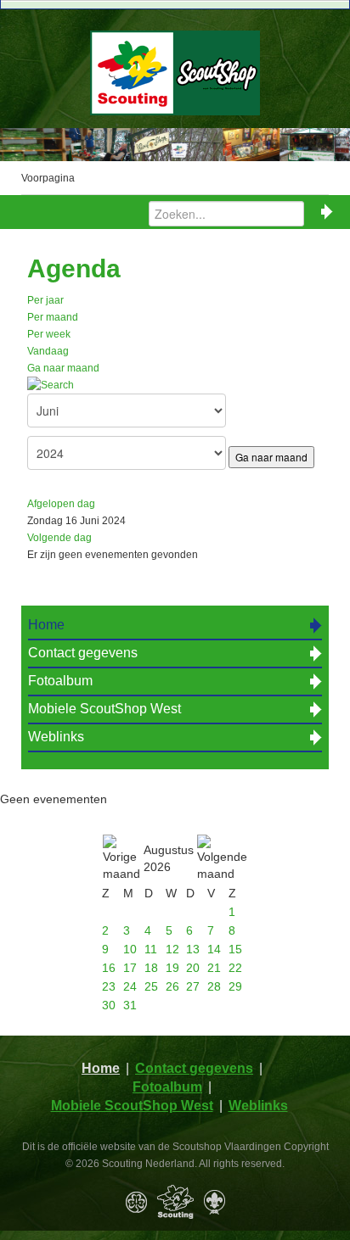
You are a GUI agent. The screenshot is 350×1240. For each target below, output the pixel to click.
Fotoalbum (60, 680)
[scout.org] (214, 1202)
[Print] (298, 309)
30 (109, 1005)
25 (151, 986)
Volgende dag (59, 538)
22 (235, 968)
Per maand (52, 317)
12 (172, 949)
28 (214, 986)
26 (172, 986)
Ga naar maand (63, 368)
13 (193, 949)
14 (214, 949)
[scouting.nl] (175, 1202)
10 (130, 949)
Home (46, 624)
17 (130, 968)
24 (130, 986)
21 (214, 968)
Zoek (327, 212)
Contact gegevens (83, 652)
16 (109, 968)
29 (235, 986)
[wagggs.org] (136, 1202)
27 (193, 986)
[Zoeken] (50, 385)
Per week (49, 334)
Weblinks (56, 736)
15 (235, 949)
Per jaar (45, 300)
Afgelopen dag (61, 504)
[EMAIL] (318, 309)
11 (150, 949)
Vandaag (48, 351)
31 (130, 1005)
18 (151, 968)
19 (172, 968)
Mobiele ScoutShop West (104, 708)
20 (193, 968)
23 (109, 986)
